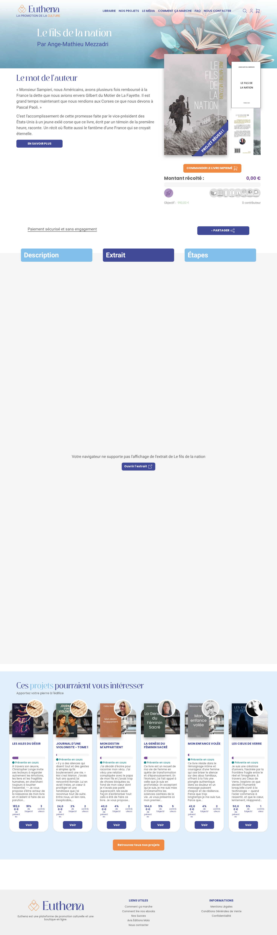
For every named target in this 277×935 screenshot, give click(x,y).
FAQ (198, 11)
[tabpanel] (138, 462)
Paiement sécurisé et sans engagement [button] (62, 229)
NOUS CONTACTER (217, 11)
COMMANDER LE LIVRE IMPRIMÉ (210, 168)
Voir (29, 825)
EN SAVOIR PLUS (39, 144)
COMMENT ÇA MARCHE (175, 11)
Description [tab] (41, 255)
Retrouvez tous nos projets (139, 845)
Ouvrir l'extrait (136, 466)
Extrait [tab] (115, 255)
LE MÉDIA (148, 11)
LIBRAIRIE (109, 11)
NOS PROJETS (129, 11)
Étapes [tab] (198, 255)
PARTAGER (221, 230)
